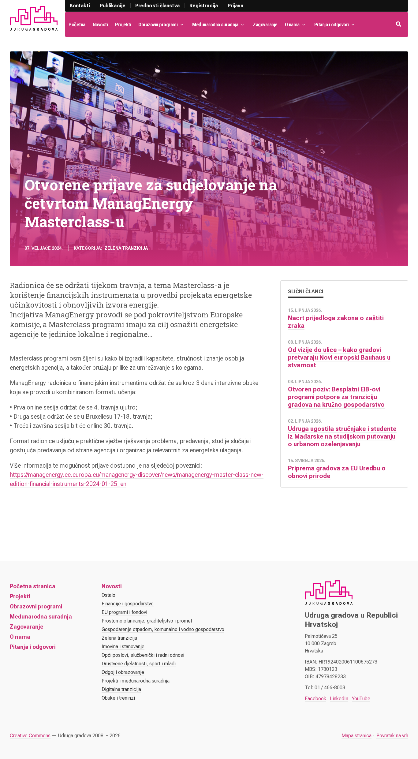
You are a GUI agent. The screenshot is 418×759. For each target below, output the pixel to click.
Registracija (203, 6)
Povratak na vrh (392, 735)
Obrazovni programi (157, 24)
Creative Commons (30, 735)
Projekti (123, 24)
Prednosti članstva (157, 6)
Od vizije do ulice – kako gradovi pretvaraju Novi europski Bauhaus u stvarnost (339, 357)
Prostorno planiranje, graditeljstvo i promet (147, 621)
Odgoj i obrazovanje (123, 672)
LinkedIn (339, 698)
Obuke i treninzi (118, 698)
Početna (77, 24)
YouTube (361, 698)
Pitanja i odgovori (331, 24)
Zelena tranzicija (126, 248)
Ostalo (108, 595)
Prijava (235, 6)
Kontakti (80, 6)
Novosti (100, 24)
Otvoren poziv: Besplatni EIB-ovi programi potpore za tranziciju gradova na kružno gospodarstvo (336, 397)
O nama (292, 24)
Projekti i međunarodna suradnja (136, 681)
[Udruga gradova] (34, 18)
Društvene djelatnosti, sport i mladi (139, 664)
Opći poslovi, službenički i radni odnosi (143, 655)
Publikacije (112, 6)
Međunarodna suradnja (215, 24)
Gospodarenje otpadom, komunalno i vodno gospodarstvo (163, 629)
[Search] (399, 24)
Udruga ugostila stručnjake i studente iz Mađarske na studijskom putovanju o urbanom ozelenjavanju (342, 436)
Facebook (315, 698)
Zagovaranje (265, 24)
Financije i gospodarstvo (128, 604)
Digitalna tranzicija (121, 689)
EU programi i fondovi (124, 612)
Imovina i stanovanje (123, 646)
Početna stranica (32, 586)
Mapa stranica (356, 735)
